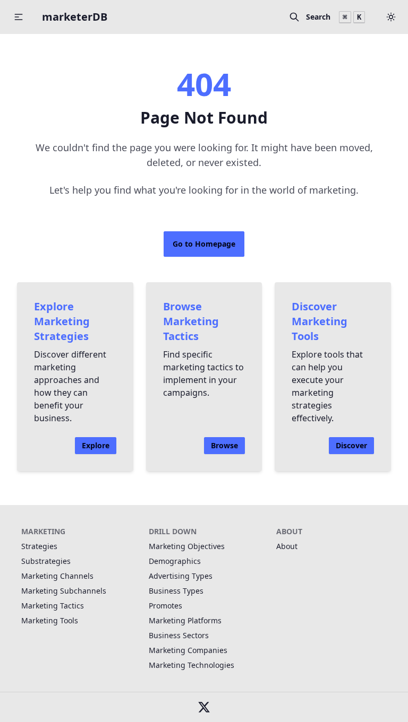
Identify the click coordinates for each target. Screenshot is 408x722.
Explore (95, 445)
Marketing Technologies (191, 665)
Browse (224, 445)
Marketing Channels (57, 576)
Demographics (175, 561)
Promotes (165, 606)
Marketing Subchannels (63, 591)
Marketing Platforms (185, 620)
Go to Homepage (204, 244)
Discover (351, 445)
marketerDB (74, 17)
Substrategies (46, 561)
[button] (391, 17)
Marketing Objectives (187, 546)
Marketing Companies (188, 650)
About (287, 546)
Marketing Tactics (52, 606)
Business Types (176, 591)
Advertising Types (180, 576)
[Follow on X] (204, 707)
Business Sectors (179, 635)
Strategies (39, 546)
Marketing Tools (49, 620)
